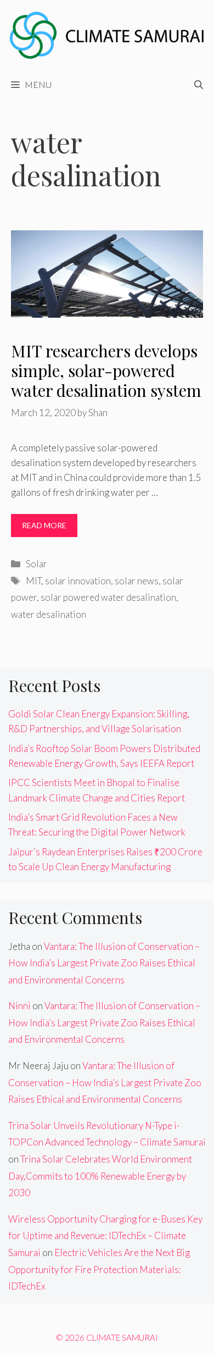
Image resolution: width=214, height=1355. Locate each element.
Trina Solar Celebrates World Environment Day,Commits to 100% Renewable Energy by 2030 (100, 1175)
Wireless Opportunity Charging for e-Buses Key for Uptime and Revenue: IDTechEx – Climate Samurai (105, 1235)
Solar (36, 563)
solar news (137, 581)
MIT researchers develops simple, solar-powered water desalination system (106, 370)
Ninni (19, 1005)
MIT (33, 581)
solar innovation (78, 581)
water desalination (48, 614)
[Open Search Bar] (198, 84)
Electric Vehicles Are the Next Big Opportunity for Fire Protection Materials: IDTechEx (99, 1269)
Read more (44, 525)
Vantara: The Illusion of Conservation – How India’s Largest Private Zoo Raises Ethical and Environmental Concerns (104, 963)
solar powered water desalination (108, 597)
